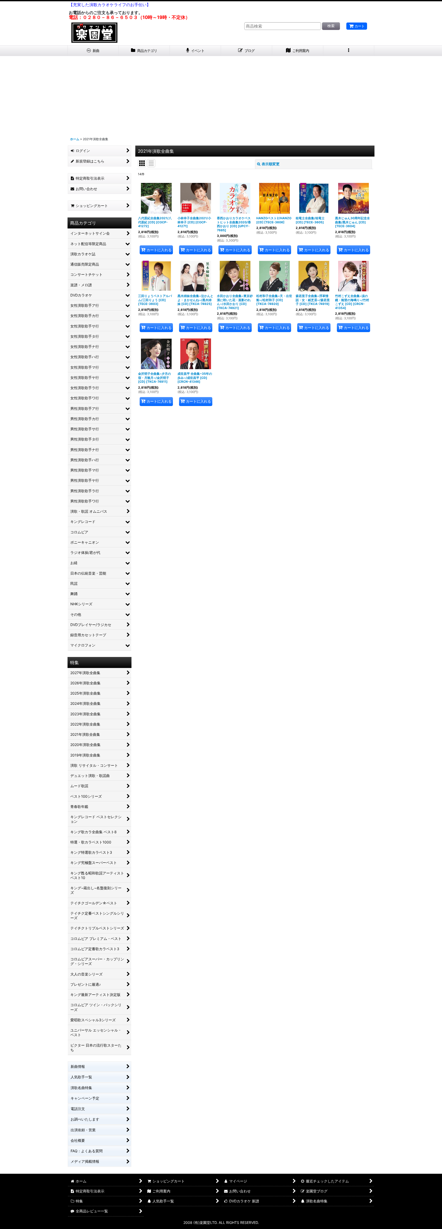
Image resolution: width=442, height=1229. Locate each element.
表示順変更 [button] (271, 164)
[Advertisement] (221, 94)
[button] (348, 51)
